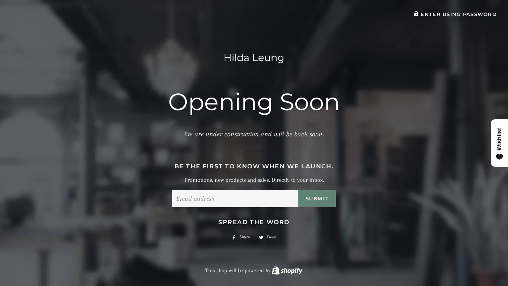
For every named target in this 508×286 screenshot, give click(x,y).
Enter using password (458, 14)
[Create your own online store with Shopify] (287, 270)
